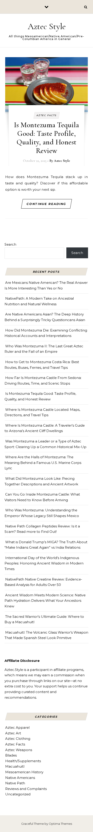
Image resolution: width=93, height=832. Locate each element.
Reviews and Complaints (26, 789)
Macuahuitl (14, 766)
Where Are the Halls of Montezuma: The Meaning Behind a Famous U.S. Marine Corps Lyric (43, 462)
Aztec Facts (46, 115)
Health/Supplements (23, 761)
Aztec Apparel (17, 727)
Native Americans (20, 778)
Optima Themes (60, 823)
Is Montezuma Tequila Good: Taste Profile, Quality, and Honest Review (46, 137)
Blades (11, 755)
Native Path (15, 783)
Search (10, 244)
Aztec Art (13, 733)
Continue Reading (46, 204)
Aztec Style (47, 26)
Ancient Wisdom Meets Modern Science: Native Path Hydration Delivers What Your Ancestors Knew (45, 600)
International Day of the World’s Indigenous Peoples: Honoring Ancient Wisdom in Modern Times (44, 563)
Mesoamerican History (24, 772)
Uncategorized (17, 794)
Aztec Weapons (18, 750)
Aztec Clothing (17, 738)
